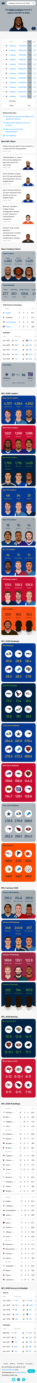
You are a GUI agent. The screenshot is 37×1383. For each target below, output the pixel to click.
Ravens (8, 1138)
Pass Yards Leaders (10, 398)
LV (30, 1314)
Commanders (11, 322)
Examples (29, 1364)
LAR (30, 1337)
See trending (11, 135)
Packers (9, 1227)
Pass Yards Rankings (11, 805)
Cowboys (6, 378)
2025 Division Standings (12, 305)
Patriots (9, 1112)
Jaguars (9, 1155)
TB (16, 359)
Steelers (9, 1134)
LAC (16, 1300)
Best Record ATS (9, 1021)
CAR (31, 1305)
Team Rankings (9, 285)
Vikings (8, 1232)
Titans (8, 1169)
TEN (16, 1314)
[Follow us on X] (24, 1380)
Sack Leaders (8, 609)
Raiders (9, 1191)
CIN (16, 1319)
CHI (16, 1342)
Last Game (7, 365)
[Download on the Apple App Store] (13, 1379)
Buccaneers (10, 1249)
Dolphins (9, 1122)
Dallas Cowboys (16, 9)
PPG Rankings (8, 645)
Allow (31, 1371)
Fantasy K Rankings (10, 984)
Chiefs (8, 1186)
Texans (8, 1160)
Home (6, 1364)
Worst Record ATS (10, 1061)
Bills (7, 1117)
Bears (8, 1223)
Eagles (8, 313)
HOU (31, 354)
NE (16, 1310)
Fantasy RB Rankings (11, 892)
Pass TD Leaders (9, 490)
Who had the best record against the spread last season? (20, 117)
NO (30, 1310)
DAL (16, 340)
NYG (30, 340)
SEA (30, 1333)
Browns (8, 1148)
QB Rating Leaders (10, 579)
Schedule (6, 332)
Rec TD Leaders (9, 549)
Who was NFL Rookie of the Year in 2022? (18, 124)
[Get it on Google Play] (18, 1379)
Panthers (9, 1244)
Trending (20, 1364)
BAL (16, 350)
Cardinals (9, 1280)
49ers (8, 1275)
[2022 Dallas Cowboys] (6, 46)
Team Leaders (8, 253)
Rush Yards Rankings (11, 765)
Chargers (9, 1182)
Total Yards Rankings (11, 725)
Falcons (9, 1253)
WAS (16, 345)
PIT (30, 1351)
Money (12, 1364)
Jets (7, 1126)
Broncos (9, 1177)
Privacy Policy (20, 1372)
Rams (8, 1270)
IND (30, 1346)
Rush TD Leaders (9, 520)
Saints (8, 1258)
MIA (30, 1300)
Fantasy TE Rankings (11, 955)
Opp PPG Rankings (10, 685)
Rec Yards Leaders (10, 457)
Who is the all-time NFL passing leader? (14, 130)
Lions (8, 1236)
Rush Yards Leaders (10, 428)
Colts (8, 1165)
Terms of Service (8, 1369)
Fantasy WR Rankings (11, 922)
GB (30, 1319)
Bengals (9, 1143)
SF (16, 1337)
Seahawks (9, 1266)
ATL (16, 1351)
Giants (8, 326)
